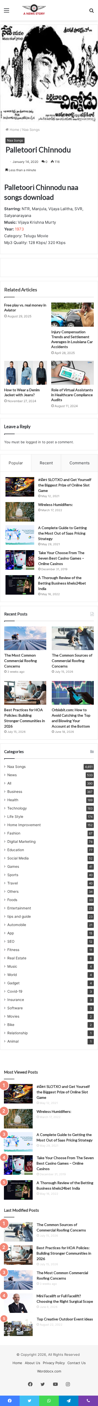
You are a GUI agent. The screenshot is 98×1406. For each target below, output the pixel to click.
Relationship (17, 1033)
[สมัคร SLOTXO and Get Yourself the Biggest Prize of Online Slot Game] (19, 487)
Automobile (16, 925)
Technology (17, 808)
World (12, 975)
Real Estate (16, 958)
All (9, 783)
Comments (80, 462)
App (10, 933)
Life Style (15, 816)
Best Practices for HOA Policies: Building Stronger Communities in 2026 (64, 1253)
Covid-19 (14, 991)
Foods (12, 900)
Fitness (13, 950)
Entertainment (19, 908)
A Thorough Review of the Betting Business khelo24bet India (62, 583)
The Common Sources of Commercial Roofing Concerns (72, 660)
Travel (12, 883)
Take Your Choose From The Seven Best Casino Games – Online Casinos (61, 558)
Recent (46, 462)
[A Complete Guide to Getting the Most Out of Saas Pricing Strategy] (19, 535)
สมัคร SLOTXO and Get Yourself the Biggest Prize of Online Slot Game (64, 485)
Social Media (18, 858)
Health (12, 800)
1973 (19, 229)
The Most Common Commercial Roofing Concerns (20, 660)
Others (13, 891)
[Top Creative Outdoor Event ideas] (18, 1326)
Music (12, 966)
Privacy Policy (54, 1363)
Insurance (15, 1000)
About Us (32, 1363)
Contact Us (76, 1363)
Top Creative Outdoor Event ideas (65, 1319)
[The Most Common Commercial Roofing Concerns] (25, 638)
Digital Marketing (21, 841)
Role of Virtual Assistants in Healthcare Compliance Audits (72, 395)
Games (13, 866)
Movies (13, 1016)
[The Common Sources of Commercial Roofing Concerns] (73, 638)
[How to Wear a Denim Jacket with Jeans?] (25, 373)
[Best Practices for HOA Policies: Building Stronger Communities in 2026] (25, 693)
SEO (10, 941)
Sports (12, 875)
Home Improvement (24, 825)
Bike (10, 1025)
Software (15, 1008)
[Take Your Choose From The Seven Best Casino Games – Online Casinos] (19, 560)
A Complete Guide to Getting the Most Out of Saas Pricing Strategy (62, 533)
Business (14, 791)
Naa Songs (31, 129)
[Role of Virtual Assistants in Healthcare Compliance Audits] (72, 373)
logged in (33, 442)
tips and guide (19, 916)
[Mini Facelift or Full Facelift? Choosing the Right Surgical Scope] (18, 1303)
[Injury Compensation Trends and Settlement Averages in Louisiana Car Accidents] (72, 314)
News (12, 775)
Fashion (13, 833)
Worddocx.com (49, 1371)
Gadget (13, 983)
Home (14, 129)
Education (15, 850)
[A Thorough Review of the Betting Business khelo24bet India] (19, 585)
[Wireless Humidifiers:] (19, 512)
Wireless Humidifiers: (55, 504)
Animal (13, 1041)
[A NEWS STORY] (34, 10)
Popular (16, 462)
